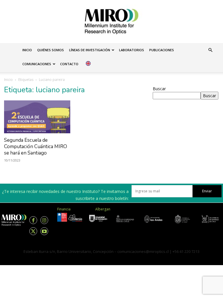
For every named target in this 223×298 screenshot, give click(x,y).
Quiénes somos (50, 50)
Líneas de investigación (89, 50)
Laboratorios (131, 50)
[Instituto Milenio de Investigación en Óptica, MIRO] (111, 21)
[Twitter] (33, 231)
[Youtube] (44, 231)
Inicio (27, 50)
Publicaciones (161, 50)
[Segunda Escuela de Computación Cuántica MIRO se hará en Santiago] (37, 116)
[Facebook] (33, 220)
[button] (210, 50)
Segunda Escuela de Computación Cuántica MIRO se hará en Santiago (35, 146)
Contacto (69, 64)
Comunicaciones (36, 64)
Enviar (207, 191)
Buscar (159, 88)
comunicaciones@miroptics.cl (143, 251)
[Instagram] (44, 220)
